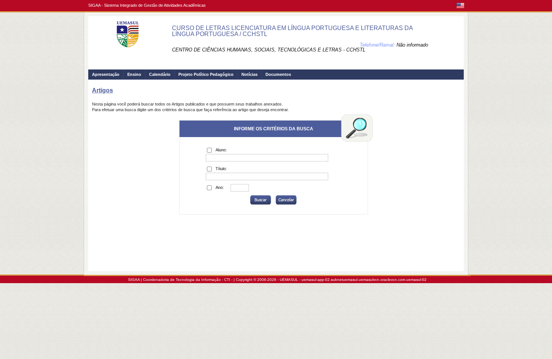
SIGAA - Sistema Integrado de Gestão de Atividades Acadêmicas (147, 5)
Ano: (220, 187)
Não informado (412, 45)
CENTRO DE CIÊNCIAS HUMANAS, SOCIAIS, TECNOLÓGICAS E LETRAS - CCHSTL (268, 50)
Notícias (249, 74)
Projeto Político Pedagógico (206, 74)
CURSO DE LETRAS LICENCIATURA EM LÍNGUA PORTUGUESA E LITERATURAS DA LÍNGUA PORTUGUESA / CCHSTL (292, 31)
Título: (221, 168)
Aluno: (221, 150)
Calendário (159, 74)
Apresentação (105, 74)
